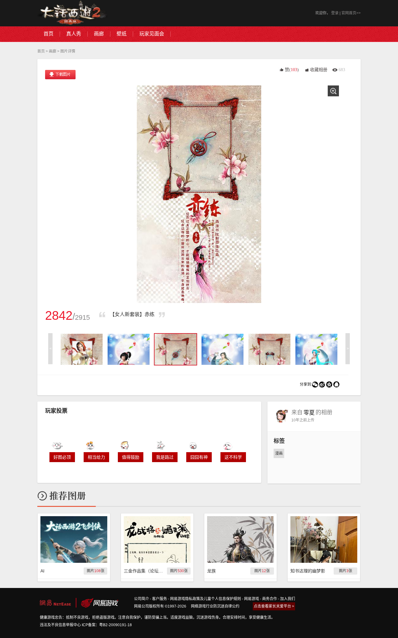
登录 (335, 13)
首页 (41, 51)
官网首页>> (351, 13)
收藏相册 (318, 69)
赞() (292, 69)
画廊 (52, 51)
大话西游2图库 (72, 13)
